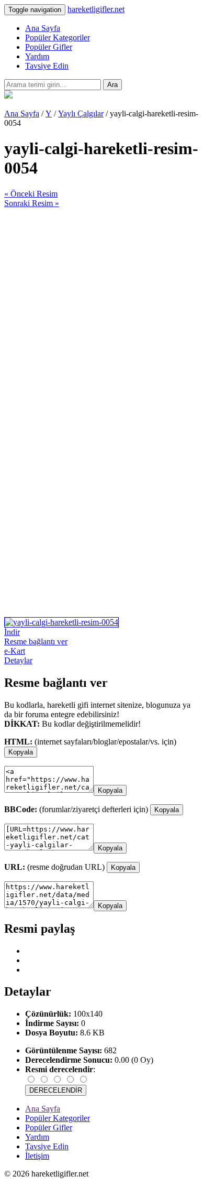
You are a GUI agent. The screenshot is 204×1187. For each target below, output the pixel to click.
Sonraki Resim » (31, 203)
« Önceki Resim (31, 193)
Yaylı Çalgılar (81, 113)
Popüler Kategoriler (57, 37)
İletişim (37, 1155)
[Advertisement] (102, 310)
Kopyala (20, 752)
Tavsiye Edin (47, 65)
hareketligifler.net (95, 9)
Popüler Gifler (48, 46)
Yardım (37, 56)
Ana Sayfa (42, 28)
